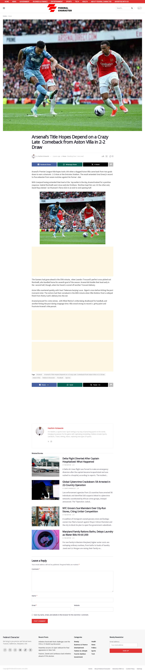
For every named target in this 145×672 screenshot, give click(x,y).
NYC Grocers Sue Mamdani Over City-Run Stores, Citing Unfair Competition (84, 509)
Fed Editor (67, 465)
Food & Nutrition (80, 654)
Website (77, 605)
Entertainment (57, 2)
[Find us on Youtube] (20, 650)
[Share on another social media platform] (111, 164)
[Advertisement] (72, 261)
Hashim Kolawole (43, 156)
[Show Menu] (4, 8)
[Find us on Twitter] (10, 650)
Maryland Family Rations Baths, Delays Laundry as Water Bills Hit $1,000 (88, 533)
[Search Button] (132, 8)
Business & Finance (40, 2)
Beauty (76, 642)
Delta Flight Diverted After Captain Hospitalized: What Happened (81, 460)
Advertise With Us (122, 2)
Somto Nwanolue (70, 488)
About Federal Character (101, 2)
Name (34, 596)
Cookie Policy (130, 669)
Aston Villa (36, 378)
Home (7, 2)
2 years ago (56, 156)
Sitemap (139, 669)
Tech (77, 2)
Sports (69, 2)
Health (85, 2)
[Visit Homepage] (59, 8)
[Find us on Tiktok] (25, 650)
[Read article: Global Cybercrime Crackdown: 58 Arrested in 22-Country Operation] (45, 490)
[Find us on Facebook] (5, 650)
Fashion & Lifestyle (80, 651)
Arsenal (39, 374)
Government (24, 2)
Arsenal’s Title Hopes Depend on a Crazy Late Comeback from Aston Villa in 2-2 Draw (74, 374)
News (14, 2)
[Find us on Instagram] (15, 650)
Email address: (115, 642)
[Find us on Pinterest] (30, 650)
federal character (49, 378)
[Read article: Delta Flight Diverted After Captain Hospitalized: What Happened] (45, 467)
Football (60, 378)
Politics (93, 648)
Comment (36, 569)
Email (34, 605)
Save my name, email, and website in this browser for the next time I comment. (61, 615)
